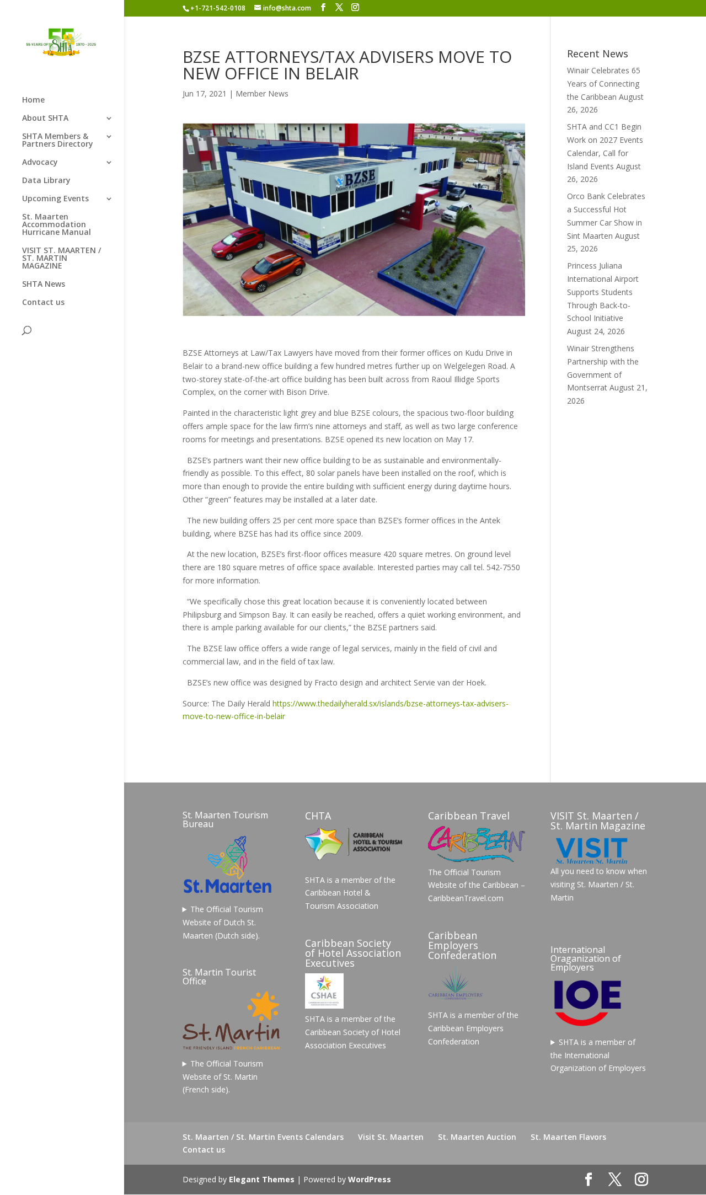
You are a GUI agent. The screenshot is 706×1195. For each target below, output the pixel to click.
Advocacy (40, 162)
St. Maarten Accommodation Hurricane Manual (56, 225)
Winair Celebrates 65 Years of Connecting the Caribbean (603, 83)
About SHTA (45, 118)
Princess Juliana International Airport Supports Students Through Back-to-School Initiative (603, 291)
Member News (262, 93)
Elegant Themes (262, 1179)
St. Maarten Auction (477, 1137)
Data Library (46, 180)
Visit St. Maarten (391, 1137)
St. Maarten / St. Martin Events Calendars (263, 1137)
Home (33, 100)
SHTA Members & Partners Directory (57, 140)
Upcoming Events (55, 199)
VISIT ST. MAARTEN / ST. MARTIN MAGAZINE (61, 258)
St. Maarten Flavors (568, 1137)
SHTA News (43, 284)
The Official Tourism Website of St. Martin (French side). (223, 1076)
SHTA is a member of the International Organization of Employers (598, 1055)
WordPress (369, 1179)
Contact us (43, 302)
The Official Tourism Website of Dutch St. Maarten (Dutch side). (223, 922)
